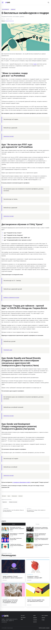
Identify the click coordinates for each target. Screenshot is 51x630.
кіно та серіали (45, 615)
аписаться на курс (9, 216)
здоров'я (35, 617)
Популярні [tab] (37, 524)
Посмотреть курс (8, 350)
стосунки (35, 619)
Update (35, 64)
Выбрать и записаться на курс (11, 297)
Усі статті (23, 615)
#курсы (9, 495)
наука (34, 615)
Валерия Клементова (10, 21)
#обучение (20, 495)
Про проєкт (23, 617)
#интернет (4, 495)
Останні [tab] (13, 524)
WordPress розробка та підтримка (44, 627)
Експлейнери (5, 9)
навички (13, 9)
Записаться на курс (9, 136)
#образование (14, 495)
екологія (35, 621)
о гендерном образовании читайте (21, 482)
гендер (43, 619)
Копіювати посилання (13, 502)
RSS (22, 619)
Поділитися (4, 502)
